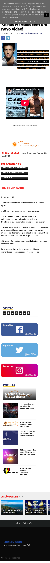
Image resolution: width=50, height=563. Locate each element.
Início (18, 523)
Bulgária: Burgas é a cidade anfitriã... (11, 511)
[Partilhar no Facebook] (3, 38)
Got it (33, 21)
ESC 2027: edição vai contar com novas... (35, 511)
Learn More (21, 21)
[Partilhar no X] (8, 38)
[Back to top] (44, 557)
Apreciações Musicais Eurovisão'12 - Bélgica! (26, 471)
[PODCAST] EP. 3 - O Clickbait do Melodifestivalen (27, 434)
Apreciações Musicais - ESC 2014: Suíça (26, 424)
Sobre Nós (27, 523)
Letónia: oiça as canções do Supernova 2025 (27, 406)
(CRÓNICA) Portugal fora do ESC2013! (17, 395)
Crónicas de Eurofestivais (30, 33)
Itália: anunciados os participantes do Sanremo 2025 (28, 452)
